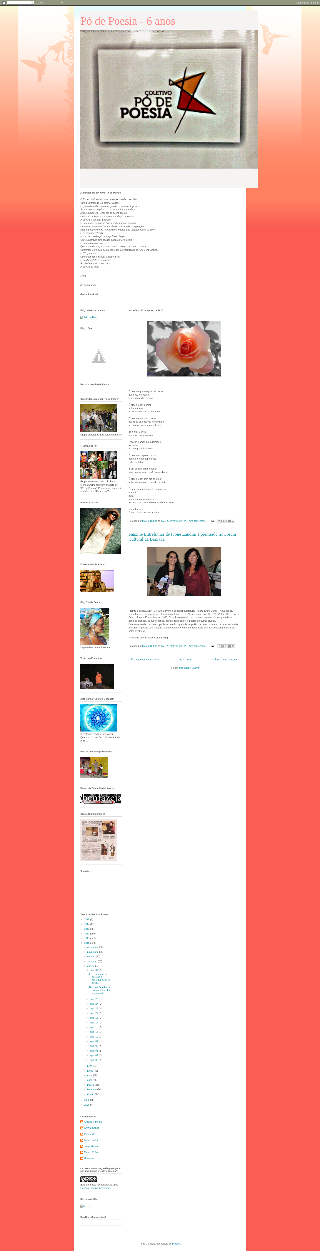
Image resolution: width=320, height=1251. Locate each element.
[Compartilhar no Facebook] (229, 521)
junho (90, 1070)
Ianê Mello (89, 1134)
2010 (87, 943)
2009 (87, 1100)
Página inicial (185, 659)
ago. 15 (94, 1027)
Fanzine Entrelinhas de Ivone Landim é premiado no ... (100, 990)
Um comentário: (198, 520)
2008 (87, 1104)
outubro (91, 956)
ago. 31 (94, 970)
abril (89, 1080)
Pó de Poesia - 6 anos (127, 21)
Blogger (176, 1243)
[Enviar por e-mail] (219, 521)
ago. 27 (94, 1003)
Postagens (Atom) (189, 667)
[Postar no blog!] (222, 521)
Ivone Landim (91, 1140)
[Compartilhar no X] (226, 521)
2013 (87, 929)
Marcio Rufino (91, 1152)
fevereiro (92, 1089)
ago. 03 (94, 1060)
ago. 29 (94, 999)
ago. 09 (94, 1041)
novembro (93, 952)
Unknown (89, 1158)
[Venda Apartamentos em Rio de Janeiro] (85, 1206)
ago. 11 (94, 1036)
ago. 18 (94, 1017)
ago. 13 (94, 1031)
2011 (87, 938)
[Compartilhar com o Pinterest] (233, 521)
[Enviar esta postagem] (212, 520)
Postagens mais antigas (224, 659)
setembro (92, 961)
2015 (87, 919)
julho (90, 1066)
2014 (87, 924)
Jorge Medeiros (92, 1146)
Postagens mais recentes (145, 659)
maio (90, 1075)
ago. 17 (94, 1022)
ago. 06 (94, 1050)
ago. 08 (94, 1046)
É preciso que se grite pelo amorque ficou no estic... (100, 978)
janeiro (91, 1094)
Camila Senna (91, 1127)
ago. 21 (94, 1013)
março (91, 1084)
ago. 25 (94, 1008)
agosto (91, 966)
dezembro (93, 947)
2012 (87, 933)
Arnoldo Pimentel (93, 1121)
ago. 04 (94, 1055)
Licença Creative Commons (95, 1188)
